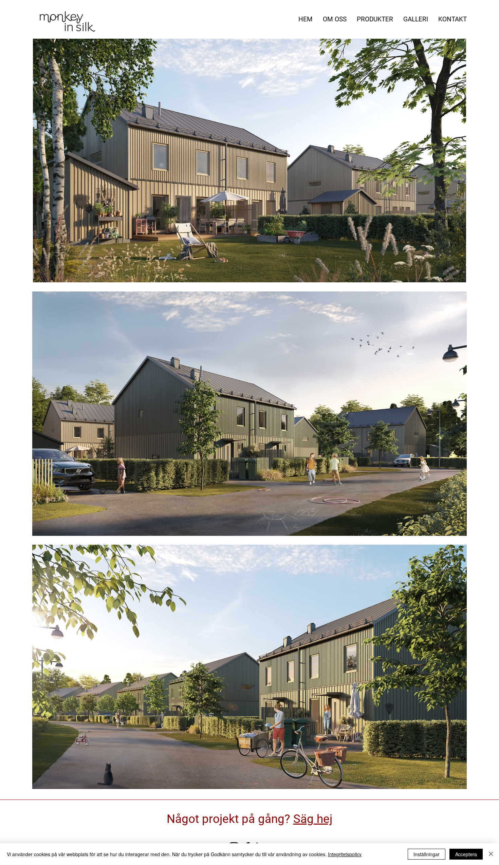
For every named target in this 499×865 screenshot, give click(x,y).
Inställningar (426, 854)
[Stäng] (491, 854)
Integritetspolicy (345, 854)
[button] (249, 160)
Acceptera (466, 854)
